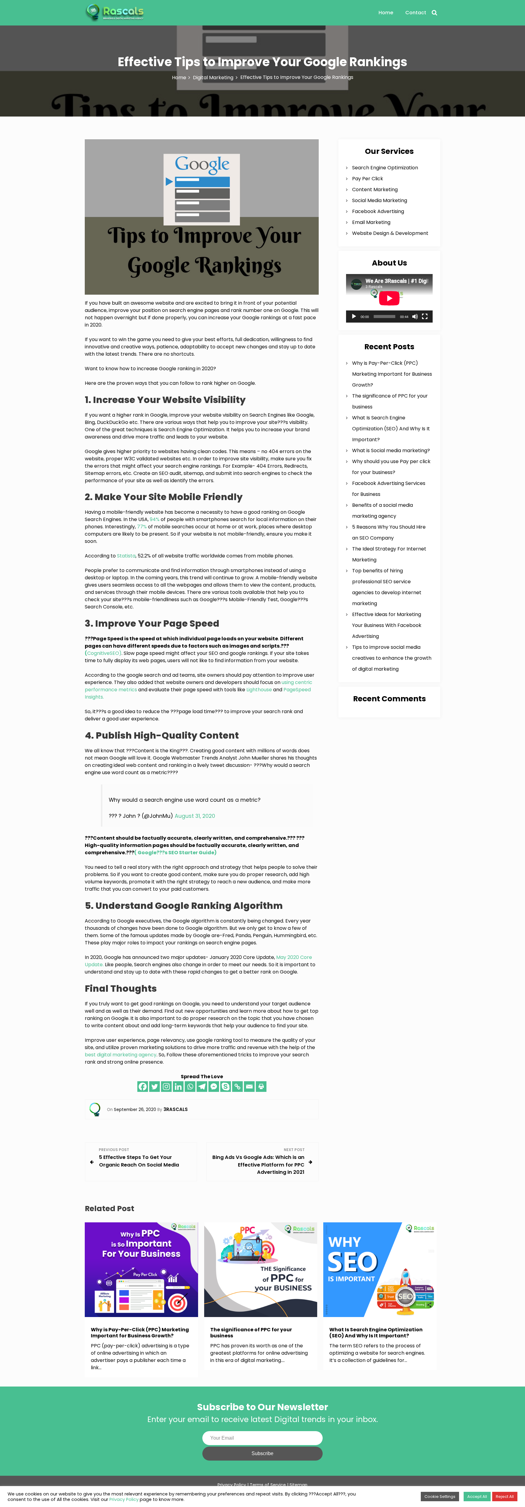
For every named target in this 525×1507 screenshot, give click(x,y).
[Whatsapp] (190, 1086)
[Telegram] (202, 1086)
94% (155, 519)
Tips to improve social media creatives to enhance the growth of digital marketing (391, 658)
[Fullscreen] (425, 316)
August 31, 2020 (195, 816)
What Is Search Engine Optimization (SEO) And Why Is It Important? (391, 428)
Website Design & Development (390, 233)
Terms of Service (268, 1485)
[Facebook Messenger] (213, 1086)
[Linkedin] (178, 1086)
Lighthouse (259, 689)
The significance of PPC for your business (251, 1332)
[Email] (249, 1086)
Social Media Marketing (379, 200)
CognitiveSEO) (103, 653)
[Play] (354, 316)
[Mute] (415, 316)
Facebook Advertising (378, 211)
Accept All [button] (477, 1496)
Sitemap (298, 1485)
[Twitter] (154, 1086)
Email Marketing (371, 222)
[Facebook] (142, 1086)
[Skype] (225, 1086)
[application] (389, 298)
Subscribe (262, 1453)
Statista (126, 555)
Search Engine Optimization (385, 167)
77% (142, 526)
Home (386, 12)
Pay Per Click (367, 178)
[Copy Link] (237, 1086)
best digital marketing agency (120, 1054)
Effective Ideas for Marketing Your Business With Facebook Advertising (386, 625)
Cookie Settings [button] (439, 1496)
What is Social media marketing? (391, 450)
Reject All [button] (505, 1496)
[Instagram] (166, 1086)
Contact (415, 12)
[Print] (261, 1086)
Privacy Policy (124, 1499)
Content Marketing (375, 189)
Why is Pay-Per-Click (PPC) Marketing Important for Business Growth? (392, 374)
